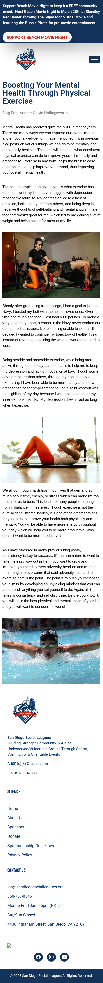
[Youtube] (64, 957)
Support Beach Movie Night (37, 37)
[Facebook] (38, 957)
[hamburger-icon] (94, 59)
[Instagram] (51, 957)
